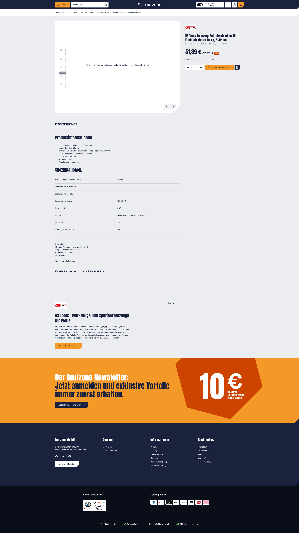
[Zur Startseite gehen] (149, 5)
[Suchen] (106, 4)
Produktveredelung (158, 462)
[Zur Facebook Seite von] (56, 456)
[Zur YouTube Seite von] (69, 456)
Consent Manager (205, 462)
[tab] (66, 123)
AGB (200, 454)
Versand (199, 60)
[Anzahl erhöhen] (201, 67)
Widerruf (202, 458)
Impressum (203, 447)
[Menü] (104, 501)
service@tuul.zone (78, 449)
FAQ (152, 469)
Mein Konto (107, 447)
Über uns (154, 458)
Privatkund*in (210, 5)
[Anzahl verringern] (188, 67)
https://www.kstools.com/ (66, 261)
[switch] (99, 508)
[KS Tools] (190, 27)
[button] (117, 65)
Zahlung (153, 450)
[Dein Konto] (228, 4)
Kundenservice (156, 454)
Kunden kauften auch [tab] (67, 271)
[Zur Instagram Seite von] (63, 456)
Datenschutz (203, 450)
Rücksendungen (110, 450)
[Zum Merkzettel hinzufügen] (237, 67)
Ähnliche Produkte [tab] (93, 271)
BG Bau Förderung (158, 465)
